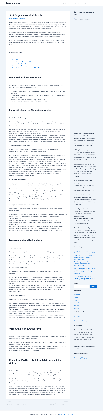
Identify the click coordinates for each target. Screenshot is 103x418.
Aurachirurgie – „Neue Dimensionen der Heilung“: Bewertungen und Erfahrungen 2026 (85, 263)
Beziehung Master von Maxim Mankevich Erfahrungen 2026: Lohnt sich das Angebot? (84, 278)
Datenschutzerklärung (80, 321)
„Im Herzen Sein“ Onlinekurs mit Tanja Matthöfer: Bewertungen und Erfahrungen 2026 (84, 257)
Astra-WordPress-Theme (66, 414)
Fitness (76, 300)
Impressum (77, 316)
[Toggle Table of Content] (10, 56)
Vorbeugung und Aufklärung (19, 65)
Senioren (76, 305)
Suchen (76, 283)
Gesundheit (77, 303)
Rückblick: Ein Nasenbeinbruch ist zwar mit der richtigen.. (27, 67)
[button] (70, 3)
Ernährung (77, 297)
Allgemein (77, 294)
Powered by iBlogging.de (81, 358)
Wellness (76, 308)
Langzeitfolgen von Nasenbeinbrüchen (22, 61)
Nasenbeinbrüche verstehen (19, 59)
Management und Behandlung (20, 63)
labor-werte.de (13, 3)
